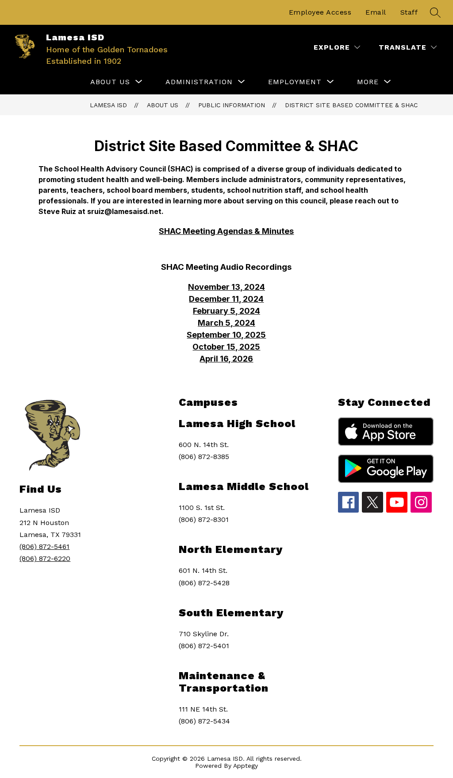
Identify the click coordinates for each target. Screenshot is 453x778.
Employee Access (320, 12)
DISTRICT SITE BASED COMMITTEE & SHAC (351, 105)
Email (375, 12)
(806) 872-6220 (44, 558)
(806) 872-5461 (44, 546)
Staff (409, 12)
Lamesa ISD (108, 105)
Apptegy (245, 765)
